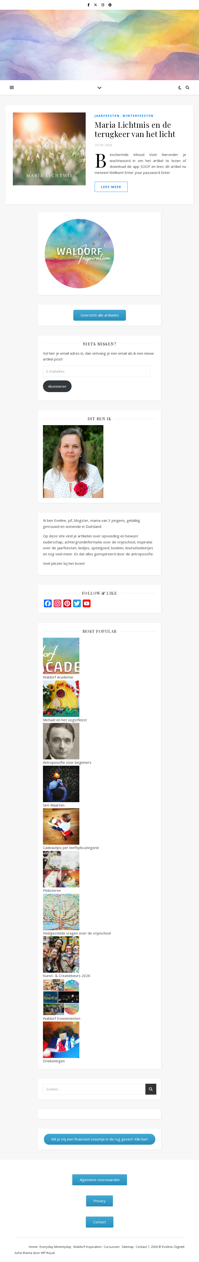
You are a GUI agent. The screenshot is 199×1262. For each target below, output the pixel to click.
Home (33, 1247)
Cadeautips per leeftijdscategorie (71, 847)
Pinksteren (52, 890)
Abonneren (57, 386)
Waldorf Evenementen (61, 1018)
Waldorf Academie (58, 677)
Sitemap (128, 1247)
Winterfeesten (138, 116)
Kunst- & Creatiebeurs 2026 (66, 975)
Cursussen (112, 1247)
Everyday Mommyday (55, 1247)
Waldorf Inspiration (87, 1247)
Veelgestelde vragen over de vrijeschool (77, 933)
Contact (141, 1247)
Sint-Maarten (54, 805)
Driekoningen (54, 1060)
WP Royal (48, 1253)
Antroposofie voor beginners (67, 762)
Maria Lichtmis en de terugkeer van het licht (135, 129)
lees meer (111, 187)
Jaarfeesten (107, 116)
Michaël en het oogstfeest (65, 719)
